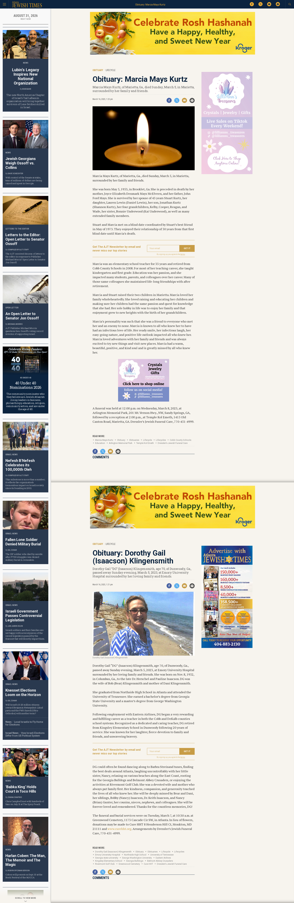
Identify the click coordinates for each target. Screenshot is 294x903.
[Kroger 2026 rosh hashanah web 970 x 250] (172, 54)
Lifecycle (147, 440)
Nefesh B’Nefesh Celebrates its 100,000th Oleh (20, 465)
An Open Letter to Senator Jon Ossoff (22, 316)
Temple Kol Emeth (145, 443)
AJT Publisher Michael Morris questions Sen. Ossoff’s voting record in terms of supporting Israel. (24, 331)
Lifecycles (161, 440)
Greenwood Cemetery (129, 864)
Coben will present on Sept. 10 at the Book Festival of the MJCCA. (23, 876)
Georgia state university (106, 857)
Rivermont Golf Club (105, 864)
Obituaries (153, 851)
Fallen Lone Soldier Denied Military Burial (23, 542)
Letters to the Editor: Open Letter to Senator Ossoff (25, 239)
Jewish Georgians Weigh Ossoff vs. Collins (20, 163)
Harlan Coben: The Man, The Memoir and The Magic (25, 860)
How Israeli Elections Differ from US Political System (25, 734)
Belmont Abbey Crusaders (160, 861)
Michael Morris (15, 324)
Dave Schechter (15, 173)
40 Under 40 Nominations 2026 (25, 385)
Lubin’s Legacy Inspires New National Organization (25, 76)
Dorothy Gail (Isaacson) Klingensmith (113, 851)
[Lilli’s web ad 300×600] (226, 173)
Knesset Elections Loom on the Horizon (23, 692)
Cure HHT (148, 864)
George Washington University (137, 857)
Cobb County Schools (180, 440)
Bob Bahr (26, 89)
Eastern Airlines (163, 857)
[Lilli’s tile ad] (143, 400)
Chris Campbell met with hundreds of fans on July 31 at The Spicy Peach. (24, 803)
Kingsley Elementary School (108, 861)
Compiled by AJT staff (18, 250)
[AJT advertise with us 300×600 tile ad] (226, 647)
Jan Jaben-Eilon (15, 626)
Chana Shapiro (15, 797)
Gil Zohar (12, 550)
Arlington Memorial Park (120, 443)
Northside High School (135, 854)
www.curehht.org (119, 829)
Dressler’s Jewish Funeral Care (172, 443)
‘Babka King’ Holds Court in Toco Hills (20, 789)
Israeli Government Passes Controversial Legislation (23, 615)
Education (100, 443)
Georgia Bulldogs (134, 861)
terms (183, 254)
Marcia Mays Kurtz (104, 440)
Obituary (121, 440)
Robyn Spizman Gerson (19, 870)
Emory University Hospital (107, 854)
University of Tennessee (162, 854)
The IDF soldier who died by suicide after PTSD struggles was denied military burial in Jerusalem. (24, 557)
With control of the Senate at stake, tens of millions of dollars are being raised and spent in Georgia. (23, 180)
